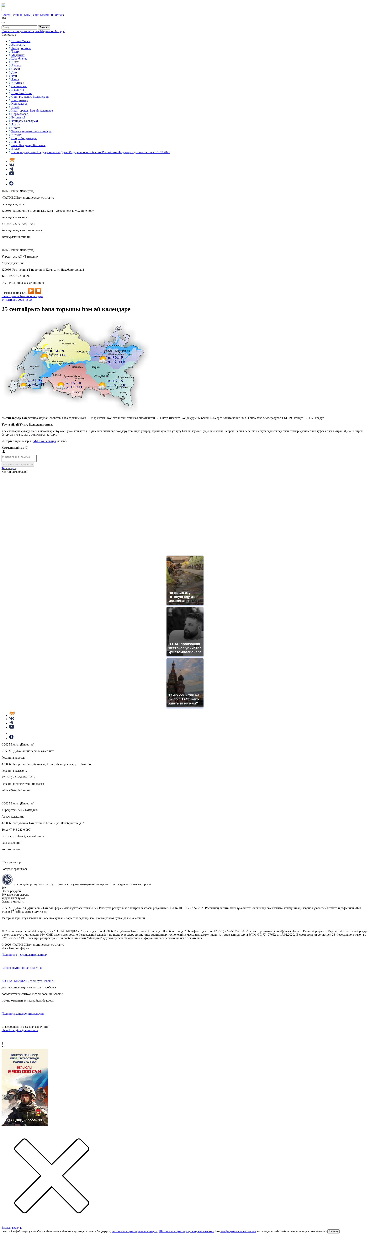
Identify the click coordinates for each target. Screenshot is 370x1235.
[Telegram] (11, 169)
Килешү (333, 1231)
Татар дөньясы (21, 14)
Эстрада (59, 14)
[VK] (11, 165)
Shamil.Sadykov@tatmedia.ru (20, 1030)
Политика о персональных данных (24, 954)
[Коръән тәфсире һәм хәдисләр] (12, 161)
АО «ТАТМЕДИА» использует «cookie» (28, 980)
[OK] (11, 179)
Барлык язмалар (12, 1227)
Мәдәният (47, 14)
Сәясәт (6, 14)
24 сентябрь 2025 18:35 (17, 299)
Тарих (35, 14)
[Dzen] (11, 184)
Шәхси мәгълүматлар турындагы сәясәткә (186, 1231)
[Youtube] (11, 174)
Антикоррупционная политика (22, 967)
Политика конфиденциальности (23, 1013)
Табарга (44, 27)
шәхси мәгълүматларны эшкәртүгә (134, 1231)
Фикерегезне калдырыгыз (18, 464)
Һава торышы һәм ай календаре (22, 296)
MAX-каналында (44, 441)
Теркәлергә (9, 468)
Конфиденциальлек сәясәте (238, 1231)
